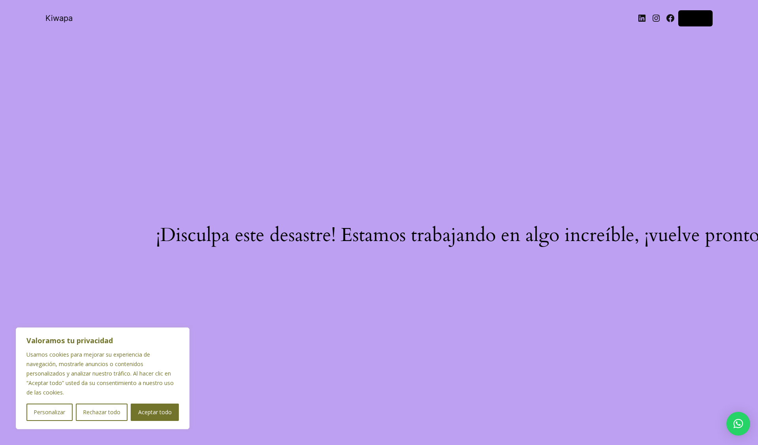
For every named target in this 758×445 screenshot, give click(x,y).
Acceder (695, 18)
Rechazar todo (101, 412)
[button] (738, 424)
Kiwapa (59, 18)
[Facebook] (670, 18)
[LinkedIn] (642, 18)
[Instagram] (656, 18)
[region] (103, 378)
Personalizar (49, 412)
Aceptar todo (155, 412)
